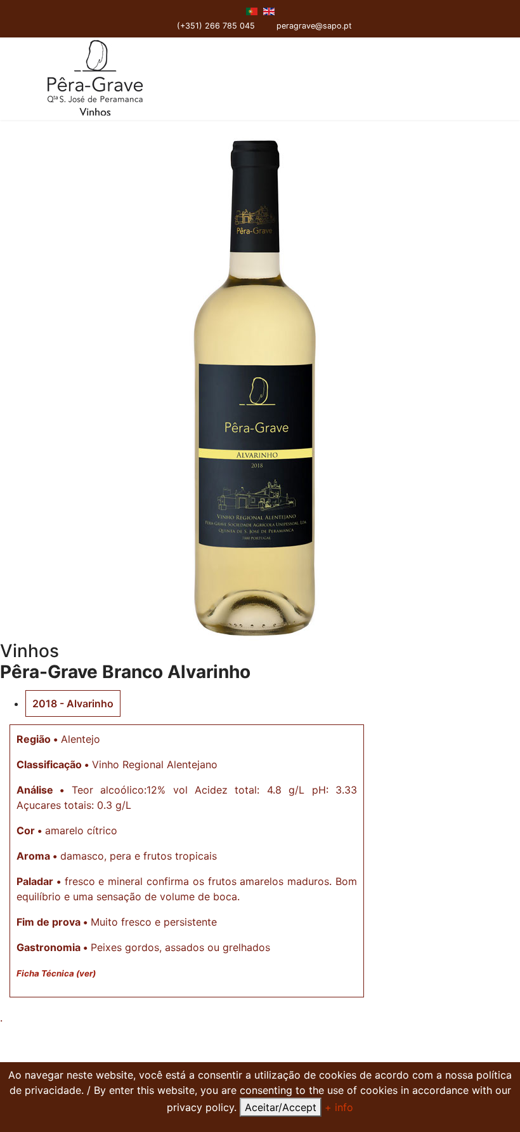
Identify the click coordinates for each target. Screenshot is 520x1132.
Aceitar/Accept (280, 1107)
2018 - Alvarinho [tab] (73, 703)
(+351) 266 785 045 (216, 25)
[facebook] (282, 11)
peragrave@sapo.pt (314, 25)
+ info (339, 1107)
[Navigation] (474, 78)
